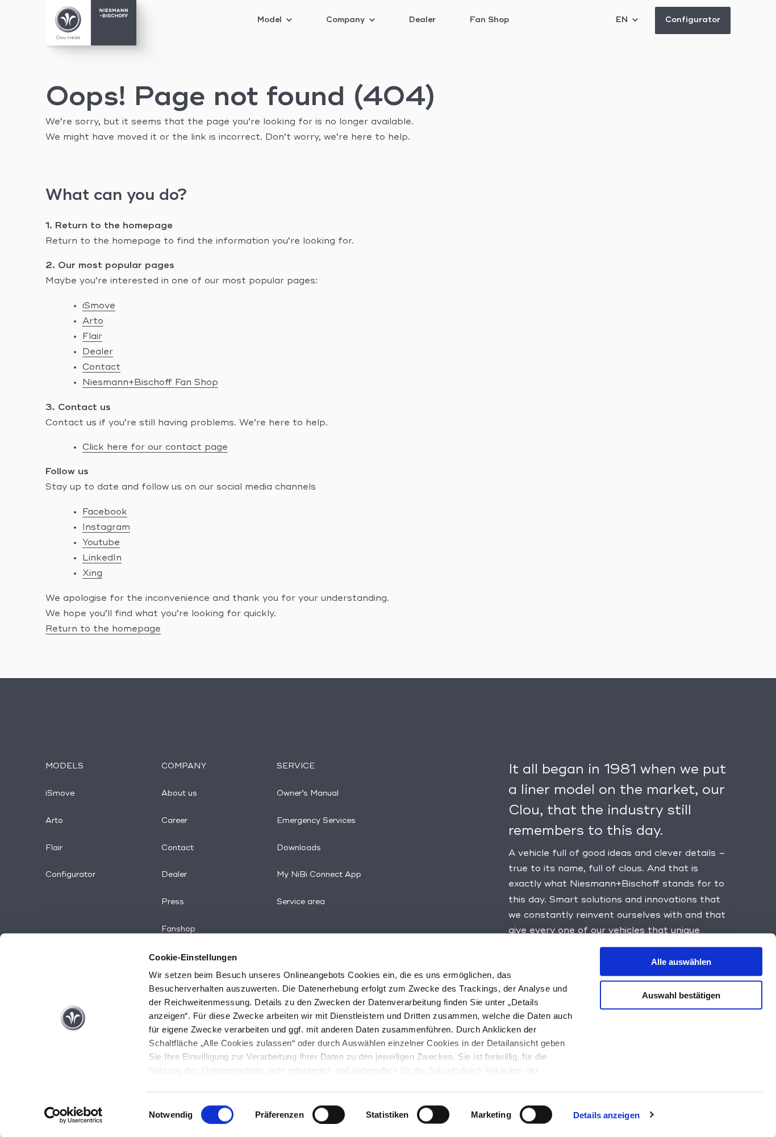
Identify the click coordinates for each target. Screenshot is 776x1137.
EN (623, 20)
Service (296, 766)
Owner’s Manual (308, 793)
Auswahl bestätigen (681, 995)
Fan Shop (489, 20)
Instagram (106, 527)
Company (346, 20)
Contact (101, 367)
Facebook (104, 512)
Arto (92, 321)
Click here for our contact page (155, 447)
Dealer (422, 20)
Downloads (299, 848)
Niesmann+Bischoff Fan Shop (150, 382)
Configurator (692, 20)
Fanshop (178, 929)
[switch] (328, 1114)
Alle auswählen (681, 962)
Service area (301, 902)
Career (174, 821)
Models (64, 766)
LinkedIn (102, 558)
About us (179, 793)
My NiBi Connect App (319, 875)
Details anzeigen (606, 1114)
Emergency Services (316, 821)
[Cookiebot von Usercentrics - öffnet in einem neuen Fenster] (73, 1114)
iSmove (98, 306)
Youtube (101, 542)
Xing (92, 573)
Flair (92, 336)
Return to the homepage (103, 629)
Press (172, 902)
